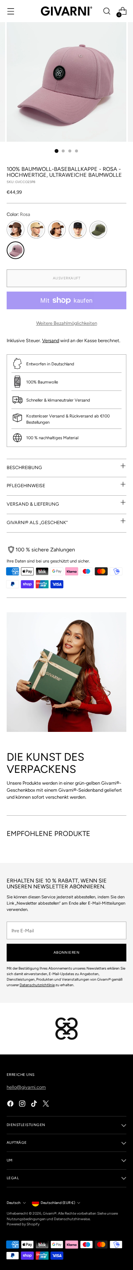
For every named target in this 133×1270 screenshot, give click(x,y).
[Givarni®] (66, 11)
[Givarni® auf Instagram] (22, 1104)
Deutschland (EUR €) (58, 1203)
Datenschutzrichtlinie (37, 985)
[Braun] (15, 229)
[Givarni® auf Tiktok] (34, 1104)
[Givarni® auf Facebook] (11, 1104)
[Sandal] (36, 229)
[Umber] (57, 229)
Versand (50, 340)
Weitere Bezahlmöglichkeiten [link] (66, 323)
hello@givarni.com (26, 1087)
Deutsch (14, 1203)
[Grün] (98, 229)
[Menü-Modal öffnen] (10, 11)
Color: (18, 214)
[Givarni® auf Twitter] (46, 1104)
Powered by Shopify (23, 1224)
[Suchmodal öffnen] (106, 11)
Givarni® (50, 1213)
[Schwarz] (77, 229)
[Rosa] (15, 250)
